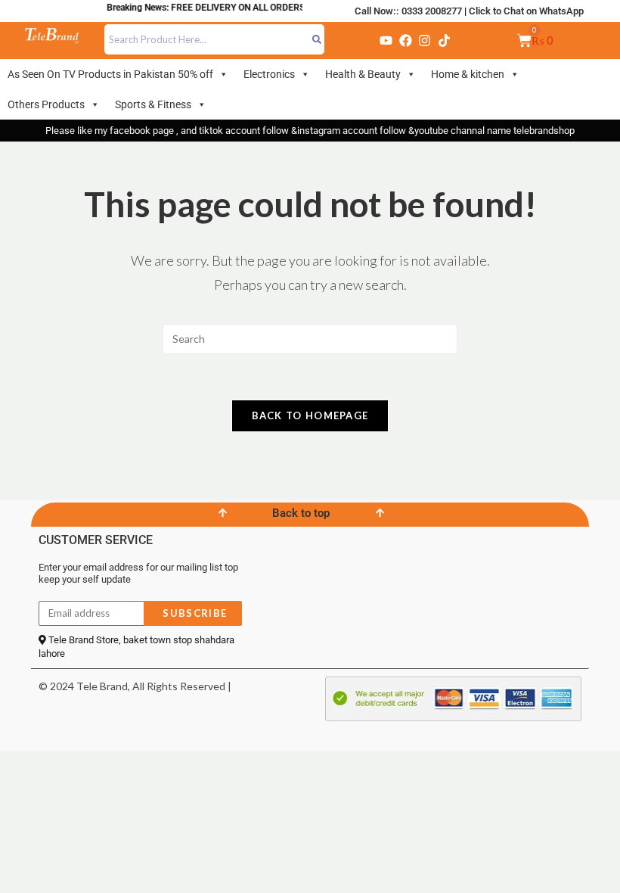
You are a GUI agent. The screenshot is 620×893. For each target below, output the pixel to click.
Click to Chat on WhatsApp (526, 11)
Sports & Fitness (153, 104)
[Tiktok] (443, 40)
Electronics (269, 74)
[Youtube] (386, 40)
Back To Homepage (310, 415)
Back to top (301, 513)
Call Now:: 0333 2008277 (408, 11)
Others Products (46, 104)
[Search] (317, 39)
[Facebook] (405, 40)
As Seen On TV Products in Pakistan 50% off (110, 74)
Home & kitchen (467, 74)
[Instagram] (424, 40)
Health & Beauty (363, 74)
